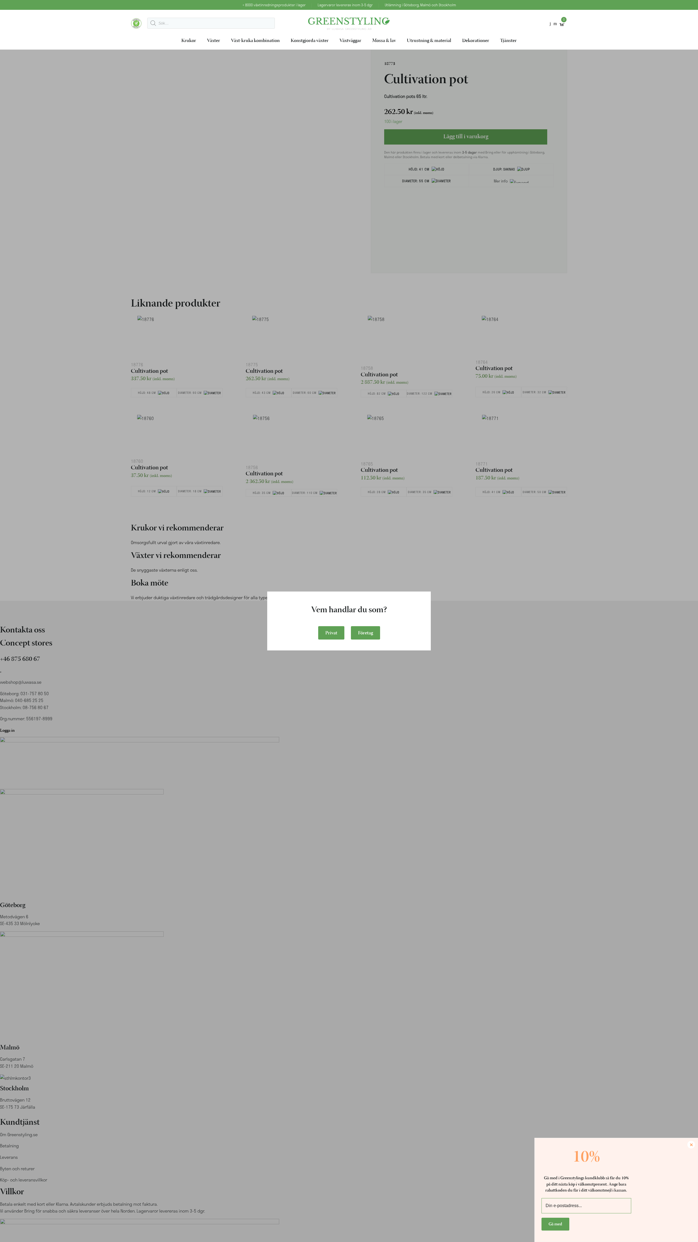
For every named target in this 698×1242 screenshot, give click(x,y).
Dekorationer (475, 41)
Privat (331, 633)
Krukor (188, 41)
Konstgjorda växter (310, 41)
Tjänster (508, 41)
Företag (365, 633)
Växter (213, 41)
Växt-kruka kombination (255, 41)
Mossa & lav (384, 41)
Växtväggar (350, 41)
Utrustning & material (429, 41)
